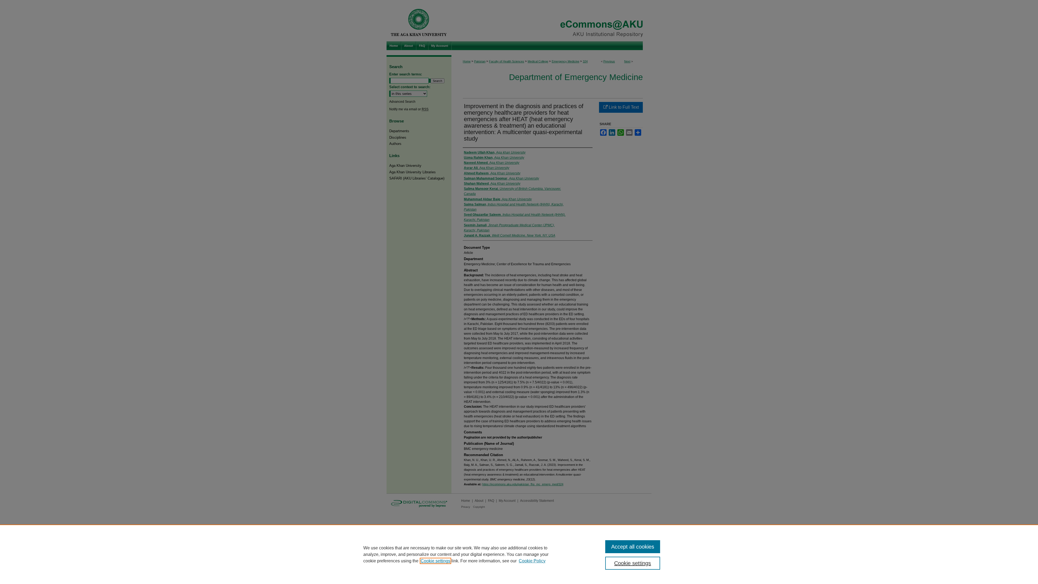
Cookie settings (435, 561)
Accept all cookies (632, 547)
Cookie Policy (532, 561)
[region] (519, 554)
